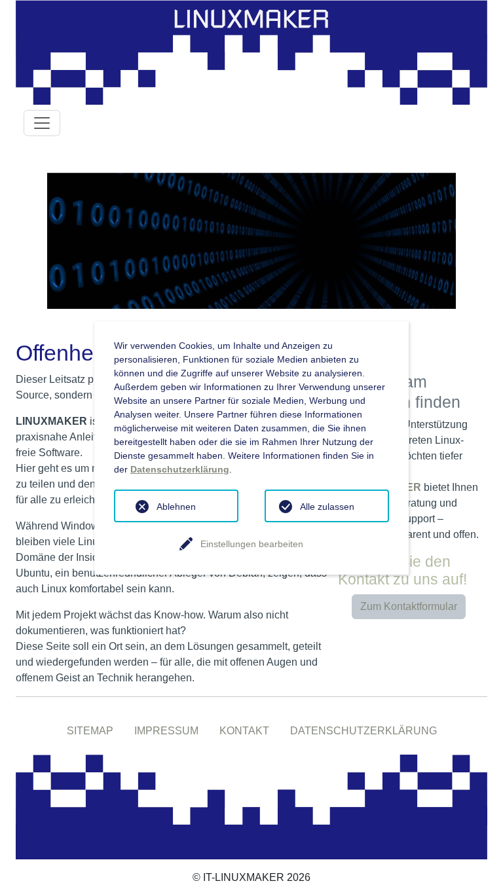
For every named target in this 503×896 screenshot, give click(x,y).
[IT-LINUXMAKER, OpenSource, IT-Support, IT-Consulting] (251, 806)
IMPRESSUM (166, 730)
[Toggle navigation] (42, 123)
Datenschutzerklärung (179, 469)
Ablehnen (176, 506)
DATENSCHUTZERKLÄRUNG (363, 730)
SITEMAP (90, 730)
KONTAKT (244, 730)
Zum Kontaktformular (408, 606)
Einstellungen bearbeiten (251, 544)
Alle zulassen (327, 506)
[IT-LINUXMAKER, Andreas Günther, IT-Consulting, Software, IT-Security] (251, 51)
